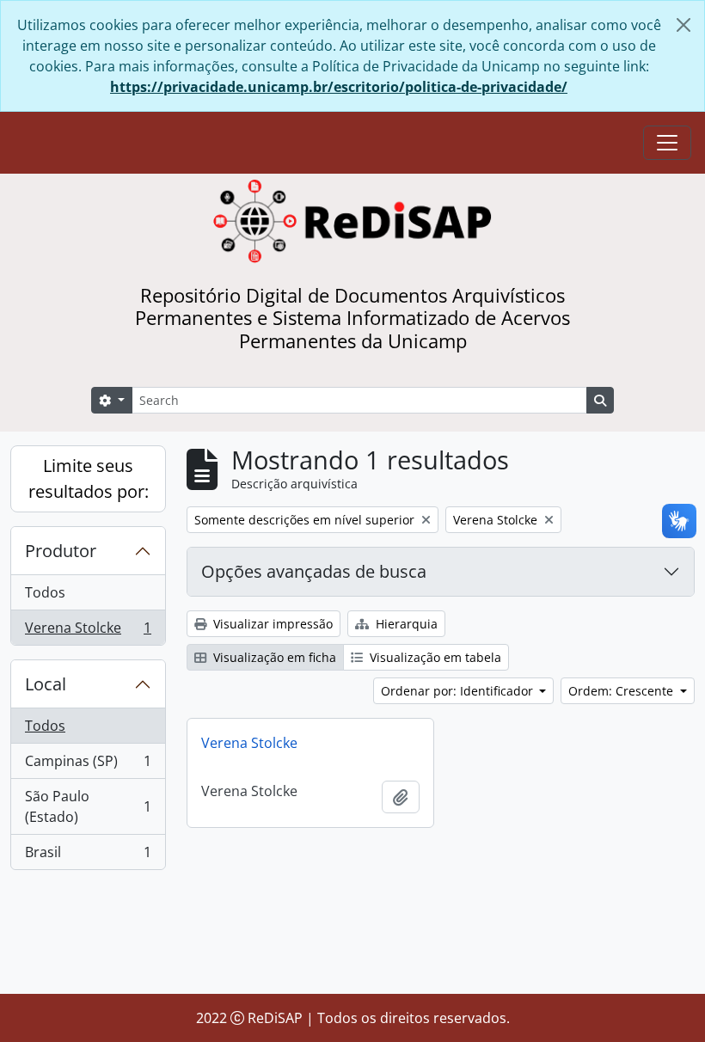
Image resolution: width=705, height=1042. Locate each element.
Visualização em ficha (273, 657)
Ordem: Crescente (622, 691)
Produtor (60, 550)
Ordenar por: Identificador (458, 691)
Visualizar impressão (271, 624)
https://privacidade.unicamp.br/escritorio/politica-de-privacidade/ (338, 86)
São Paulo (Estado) (87, 806)
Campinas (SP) (87, 765)
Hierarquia (405, 624)
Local (45, 684)
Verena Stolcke (87, 631)
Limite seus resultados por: (88, 478)
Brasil (87, 856)
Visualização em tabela (433, 657)
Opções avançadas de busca (313, 571)
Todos (45, 592)
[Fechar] (683, 25)
